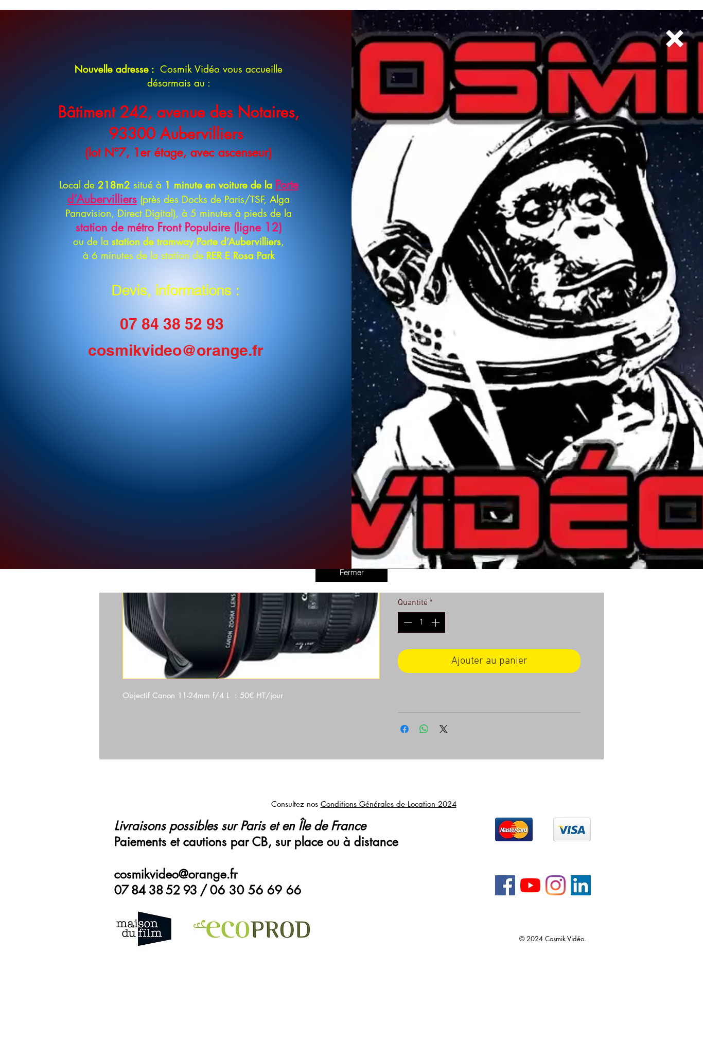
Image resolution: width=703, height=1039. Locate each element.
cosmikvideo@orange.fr (175, 350)
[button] (351, 572)
